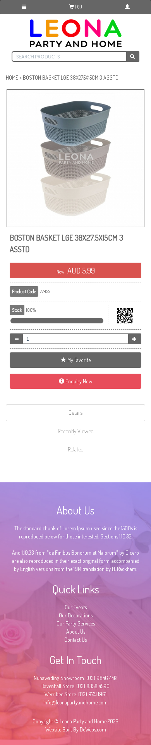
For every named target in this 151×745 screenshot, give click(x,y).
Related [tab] (76, 449)
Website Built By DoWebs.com (75, 729)
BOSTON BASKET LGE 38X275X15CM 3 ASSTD (70, 77)
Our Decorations (76, 615)
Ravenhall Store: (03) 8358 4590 (75, 686)
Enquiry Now (78, 381)
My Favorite (78, 360)
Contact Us (75, 639)
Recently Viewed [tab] (76, 431)
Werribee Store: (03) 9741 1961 (75, 694)
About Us (75, 631)
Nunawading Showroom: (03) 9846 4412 (75, 678)
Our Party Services (76, 623)
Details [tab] (75, 412)
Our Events (76, 607)
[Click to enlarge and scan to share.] (125, 322)
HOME (12, 77)
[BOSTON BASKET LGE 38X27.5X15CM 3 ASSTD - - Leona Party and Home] (75, 158)
